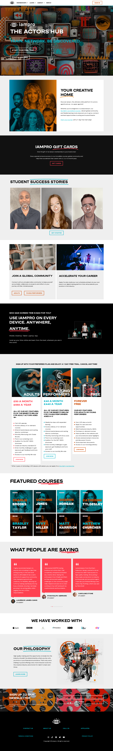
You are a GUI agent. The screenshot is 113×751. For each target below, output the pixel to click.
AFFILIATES (85, 728)
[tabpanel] (25, 578)
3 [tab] (53, 606)
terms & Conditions (25, 736)
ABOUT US (47, 728)
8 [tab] (59, 606)
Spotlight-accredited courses (71, 111)
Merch (48, 2)
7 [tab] (58, 606)
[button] (12, 208)
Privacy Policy (87, 736)
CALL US (66, 728)
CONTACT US (28, 728)
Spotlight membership (66, 466)
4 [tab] (54, 606)
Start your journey (67, 119)
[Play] (37, 208)
